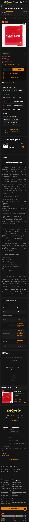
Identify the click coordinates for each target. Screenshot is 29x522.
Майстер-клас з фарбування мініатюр (19, 492)
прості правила (20, 330)
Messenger (18, 473)
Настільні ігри (6, 6)
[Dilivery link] (23, 97)
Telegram (18, 469)
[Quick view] (2, 393)
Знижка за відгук (14, 129)
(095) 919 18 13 (4, 429)
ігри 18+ (18, 332)
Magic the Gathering (5, 488)
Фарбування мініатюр (17, 488)
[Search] (23, 2)
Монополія (19, 346)
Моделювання (4, 492)
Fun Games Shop (10, 11)
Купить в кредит (14, 77)
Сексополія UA (17, 391)
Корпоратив (15, 498)
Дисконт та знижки (16, 484)
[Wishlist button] (24, 53)
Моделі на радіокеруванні (4, 494)
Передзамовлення (5, 503)
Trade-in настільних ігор (17, 497)
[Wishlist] (2, 395)
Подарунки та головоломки (4, 497)
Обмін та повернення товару (19, 502)
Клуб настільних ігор (17, 486)
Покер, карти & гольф (6, 499)
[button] (12, 151)
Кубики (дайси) (4, 501)
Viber (17, 471)
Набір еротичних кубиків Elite (16, 143)
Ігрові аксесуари (5, 484)
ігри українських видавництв (20, 335)
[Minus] (4, 69)
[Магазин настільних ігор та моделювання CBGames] (14, 411)
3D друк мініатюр (16, 490)
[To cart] (23, 147)
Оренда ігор (15, 495)
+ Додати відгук (14, 360)
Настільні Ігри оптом (17, 500)
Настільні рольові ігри (6, 490)
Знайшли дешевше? (6, 62)
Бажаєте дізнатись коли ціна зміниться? (10, 64)
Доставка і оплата (16, 482)
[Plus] (10, 69)
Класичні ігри (4, 486)
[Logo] (8, 2)
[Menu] (1, 2)
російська (19, 319)
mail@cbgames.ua (5, 455)
